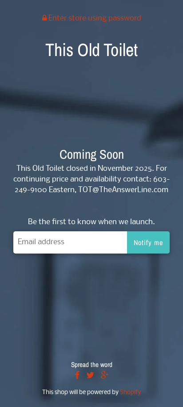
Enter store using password (94, 18)
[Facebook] (77, 376)
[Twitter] (90, 376)
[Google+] (105, 376)
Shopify (130, 392)
